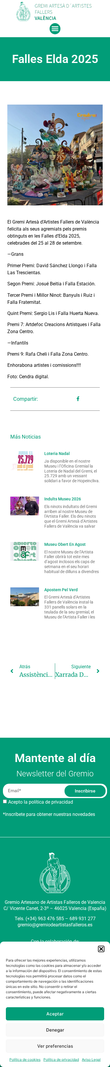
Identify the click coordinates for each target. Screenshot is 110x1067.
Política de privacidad (61, 1059)
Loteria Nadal (57, 453)
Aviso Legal (91, 1059)
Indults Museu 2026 (62, 499)
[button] (101, 949)
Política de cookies (24, 1059)
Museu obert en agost (65, 544)
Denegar (55, 1030)
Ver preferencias (55, 1046)
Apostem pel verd (61, 589)
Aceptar (55, 1014)
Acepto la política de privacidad (40, 802)
